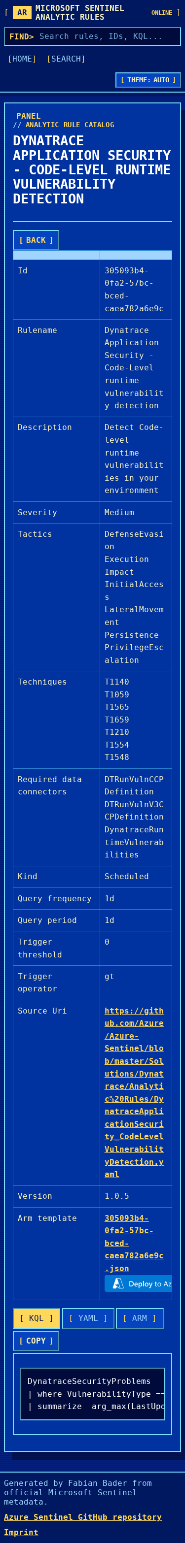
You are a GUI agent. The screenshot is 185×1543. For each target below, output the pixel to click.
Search (66, 59)
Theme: (148, 80)
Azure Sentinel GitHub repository (83, 1517)
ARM (139, 1318)
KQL (36, 1318)
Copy (36, 1341)
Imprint (21, 1532)
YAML (88, 1318)
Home (22, 59)
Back (36, 240)
